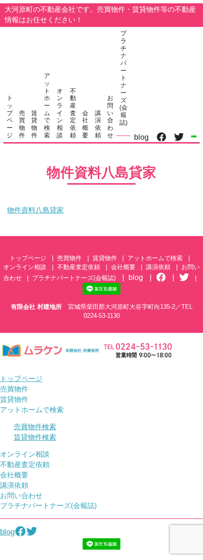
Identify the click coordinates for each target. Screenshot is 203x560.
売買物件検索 (35, 427)
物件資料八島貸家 (35, 210)
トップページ (10, 116)
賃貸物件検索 (35, 437)
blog (141, 137)
